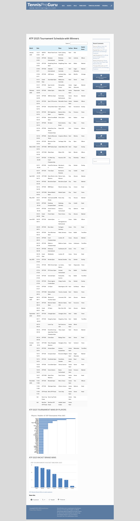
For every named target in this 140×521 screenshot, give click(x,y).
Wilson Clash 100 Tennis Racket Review (100, 47)
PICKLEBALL (105, 5)
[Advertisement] (70, 21)
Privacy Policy (32, 509)
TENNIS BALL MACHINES (94, 5)
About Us (39, 509)
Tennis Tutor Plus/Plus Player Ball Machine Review (100, 62)
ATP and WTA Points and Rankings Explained (100, 51)
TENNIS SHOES (82, 5)
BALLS (75, 5)
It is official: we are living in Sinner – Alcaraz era (100, 56)
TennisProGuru (44, 508)
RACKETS (69, 5)
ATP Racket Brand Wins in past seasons (40, 492)
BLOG (63, 5)
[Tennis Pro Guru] (42, 6)
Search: (68, 43)
